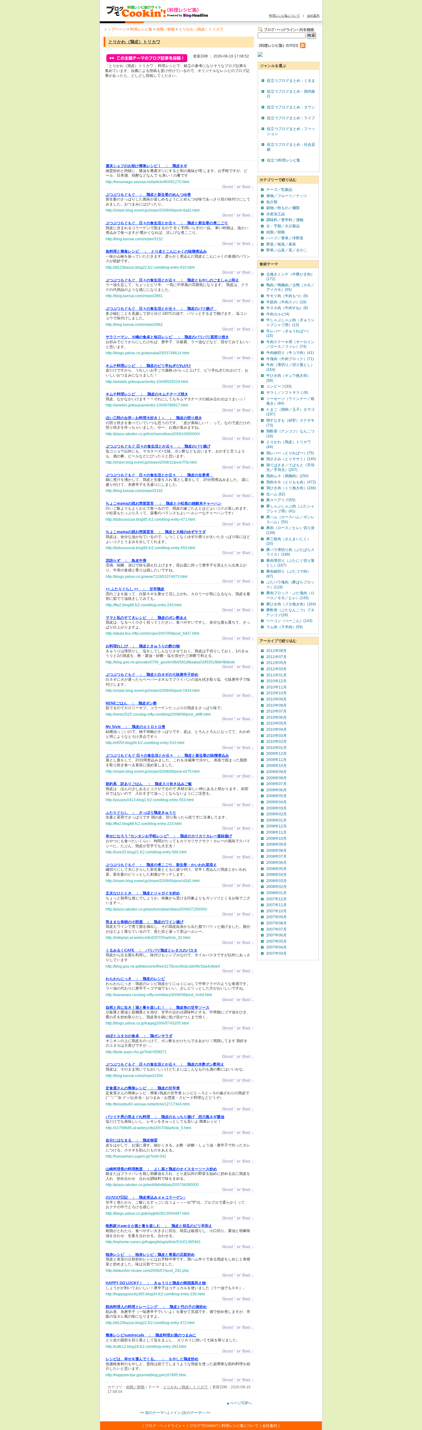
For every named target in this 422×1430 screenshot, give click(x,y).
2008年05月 (276, 869)
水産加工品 (275, 214)
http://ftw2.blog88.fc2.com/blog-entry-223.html (144, 824)
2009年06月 (276, 790)
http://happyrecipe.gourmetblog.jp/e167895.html (146, 1375)
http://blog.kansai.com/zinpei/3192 (134, 491)
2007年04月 (276, 947)
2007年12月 (276, 899)
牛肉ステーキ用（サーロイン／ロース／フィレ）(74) (290, 344)
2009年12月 (276, 753)
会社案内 (313, 15)
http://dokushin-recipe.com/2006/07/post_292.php (147, 1270)
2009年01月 (276, 820)
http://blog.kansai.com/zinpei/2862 (134, 324)
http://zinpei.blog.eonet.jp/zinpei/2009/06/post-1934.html (153, 690)
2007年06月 (276, 935)
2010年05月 (276, 723)
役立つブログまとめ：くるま (291, 80)
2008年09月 (276, 844)
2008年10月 (276, 838)
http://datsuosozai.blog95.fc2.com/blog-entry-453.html (150, 548)
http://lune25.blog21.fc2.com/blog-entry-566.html (146, 852)
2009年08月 (276, 778)
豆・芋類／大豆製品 (283, 226)
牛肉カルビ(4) (277, 314)
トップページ (115, 29)
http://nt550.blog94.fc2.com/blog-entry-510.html (145, 743)
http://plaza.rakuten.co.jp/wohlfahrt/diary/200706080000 (152, 1185)
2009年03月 (276, 808)
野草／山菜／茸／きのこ (286, 250)
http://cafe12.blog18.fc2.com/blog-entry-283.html (146, 1346)
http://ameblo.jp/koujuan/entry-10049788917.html (147, 405)
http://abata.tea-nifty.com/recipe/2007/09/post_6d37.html (152, 633)
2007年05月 (276, 941)
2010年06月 (276, 717)
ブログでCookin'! (203, 1426)
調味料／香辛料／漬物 (284, 220)
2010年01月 (276, 748)
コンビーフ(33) (279, 386)
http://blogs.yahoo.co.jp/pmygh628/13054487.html (147, 1213)
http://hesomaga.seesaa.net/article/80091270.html (147, 182)
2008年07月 (276, 856)
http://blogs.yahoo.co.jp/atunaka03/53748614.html (147, 353)
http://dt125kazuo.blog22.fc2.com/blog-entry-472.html (150, 1323)
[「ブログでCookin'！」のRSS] (287, 47)
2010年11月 (276, 687)
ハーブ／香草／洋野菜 (284, 238)
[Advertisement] (152, 120)
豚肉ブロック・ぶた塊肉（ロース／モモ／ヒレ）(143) (290, 595)
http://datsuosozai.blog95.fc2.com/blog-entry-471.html (150, 519)
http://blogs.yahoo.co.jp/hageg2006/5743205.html (147, 1023)
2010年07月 (276, 711)
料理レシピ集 (141, 29)
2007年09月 (276, 917)
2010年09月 (276, 699)
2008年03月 (276, 881)
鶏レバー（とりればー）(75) (290, 453)
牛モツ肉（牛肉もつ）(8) (287, 296)
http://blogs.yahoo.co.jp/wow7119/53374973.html (147, 576)
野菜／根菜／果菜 (281, 244)
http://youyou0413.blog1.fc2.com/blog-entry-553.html (150, 800)
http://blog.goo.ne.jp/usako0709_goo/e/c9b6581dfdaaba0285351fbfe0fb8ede (170, 662)
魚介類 (271, 202)
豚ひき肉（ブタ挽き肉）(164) (291, 604)
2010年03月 (276, 736)
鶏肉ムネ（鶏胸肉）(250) (287, 476)
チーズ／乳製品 (279, 189)
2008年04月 (276, 875)
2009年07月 (276, 784)
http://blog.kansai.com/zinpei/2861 (134, 296)
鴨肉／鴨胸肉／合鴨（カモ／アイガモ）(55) (290, 287)
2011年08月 (276, 651)
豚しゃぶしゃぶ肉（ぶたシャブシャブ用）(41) (290, 508)
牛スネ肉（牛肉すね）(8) (287, 308)
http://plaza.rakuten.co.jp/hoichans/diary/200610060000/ (153, 434)
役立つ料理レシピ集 (283, 160)
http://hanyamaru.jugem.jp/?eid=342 (136, 1156)
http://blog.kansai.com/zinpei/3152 (134, 239)
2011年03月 (276, 669)
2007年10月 (276, 911)
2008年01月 (276, 893)
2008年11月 (276, 832)
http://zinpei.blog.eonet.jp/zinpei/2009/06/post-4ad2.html (153, 210)
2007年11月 (276, 905)
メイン (175, 1413)
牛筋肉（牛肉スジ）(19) (286, 302)
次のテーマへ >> (196, 1413)
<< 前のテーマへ (153, 1413)
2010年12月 (276, 681)
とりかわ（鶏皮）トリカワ (201, 29)
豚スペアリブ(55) (280, 500)
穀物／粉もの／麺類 (283, 208)
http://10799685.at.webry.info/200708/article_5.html (148, 1128)
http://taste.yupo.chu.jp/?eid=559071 (136, 1052)
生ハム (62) (275, 494)
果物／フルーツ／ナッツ (286, 196)
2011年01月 (276, 675)
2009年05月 (276, 796)
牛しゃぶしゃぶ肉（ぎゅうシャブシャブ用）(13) (290, 322)
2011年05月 (276, 663)
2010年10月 (276, 693)
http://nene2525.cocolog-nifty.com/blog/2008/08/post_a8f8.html (158, 714)
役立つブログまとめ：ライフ (291, 118)
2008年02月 (276, 887)
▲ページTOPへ (239, 1403)
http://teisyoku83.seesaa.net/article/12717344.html (148, 1104)
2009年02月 (276, 814)
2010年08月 (276, 705)
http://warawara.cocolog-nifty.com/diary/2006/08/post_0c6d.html (159, 995)
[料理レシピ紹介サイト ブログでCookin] (156, 18)
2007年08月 (276, 923)
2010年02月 (276, 741)
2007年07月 (276, 929)
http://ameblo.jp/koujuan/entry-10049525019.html (147, 382)
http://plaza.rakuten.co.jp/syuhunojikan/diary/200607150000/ (156, 909)
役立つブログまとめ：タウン (291, 107)
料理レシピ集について (284, 15)
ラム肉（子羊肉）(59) (284, 627)
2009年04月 (276, 802)
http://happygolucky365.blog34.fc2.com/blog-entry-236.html (155, 1294)
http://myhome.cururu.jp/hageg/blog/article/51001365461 (153, 1242)
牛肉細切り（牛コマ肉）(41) (290, 353)
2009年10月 (276, 765)
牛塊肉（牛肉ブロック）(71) (290, 359)
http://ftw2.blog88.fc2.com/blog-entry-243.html (144, 605)
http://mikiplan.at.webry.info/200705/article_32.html (148, 938)
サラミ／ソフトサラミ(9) (287, 392)
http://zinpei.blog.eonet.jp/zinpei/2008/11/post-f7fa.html (151, 462)
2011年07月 (276, 657)
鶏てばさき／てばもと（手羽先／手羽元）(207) (290, 467)
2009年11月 (276, 760)
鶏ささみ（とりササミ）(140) (291, 459)
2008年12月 (276, 826)
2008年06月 (276, 862)
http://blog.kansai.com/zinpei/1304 (134, 1076)
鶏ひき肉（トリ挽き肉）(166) (291, 488)
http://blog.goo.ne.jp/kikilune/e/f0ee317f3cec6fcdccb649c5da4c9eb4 (163, 966)
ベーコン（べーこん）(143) (289, 621)
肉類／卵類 (165, 29)
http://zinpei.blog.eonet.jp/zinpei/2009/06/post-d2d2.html (153, 881)
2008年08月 (276, 850)
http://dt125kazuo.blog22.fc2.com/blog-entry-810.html (150, 267)
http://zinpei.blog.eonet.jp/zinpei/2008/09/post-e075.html (153, 771)
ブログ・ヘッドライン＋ (165, 1426)
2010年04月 (276, 729)
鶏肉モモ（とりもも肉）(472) (291, 482)
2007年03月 (276, 953)
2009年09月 (276, 772)
